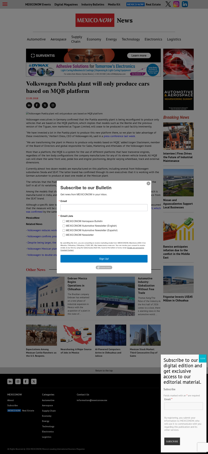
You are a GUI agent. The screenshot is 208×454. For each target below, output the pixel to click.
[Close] (148, 183)
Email (168, 399)
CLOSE (202, 358)
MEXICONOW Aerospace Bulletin (84, 221)
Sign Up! (104, 258)
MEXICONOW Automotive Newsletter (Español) (92, 230)
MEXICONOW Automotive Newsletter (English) (91, 225)
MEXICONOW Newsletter (80, 235)
